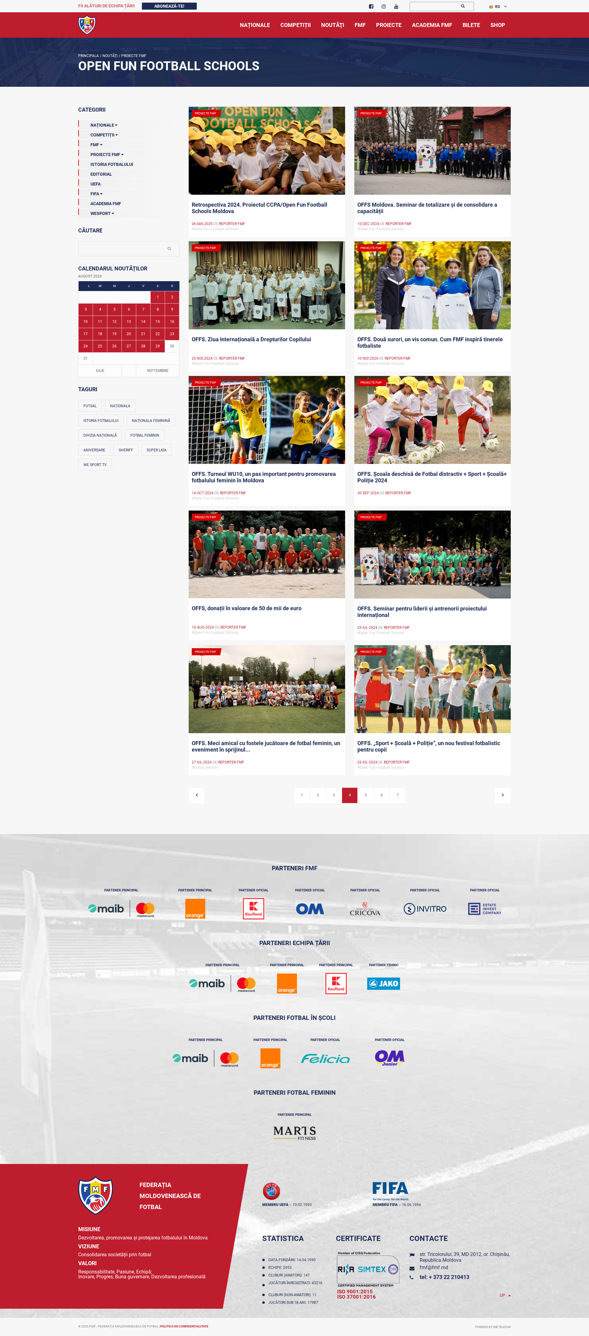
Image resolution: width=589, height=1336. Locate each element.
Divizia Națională (100, 435)
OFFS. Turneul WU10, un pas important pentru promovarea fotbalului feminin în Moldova (264, 477)
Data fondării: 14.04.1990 (293, 1260)
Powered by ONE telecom (493, 1327)
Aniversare (94, 450)
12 (114, 322)
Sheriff (126, 450)
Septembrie (157, 371)
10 (85, 322)
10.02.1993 (302, 1205)
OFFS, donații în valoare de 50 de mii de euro (247, 608)
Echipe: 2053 (281, 1267)
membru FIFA (385, 1205)
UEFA (95, 184)
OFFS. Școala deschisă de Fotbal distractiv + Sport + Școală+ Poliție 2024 (432, 477)
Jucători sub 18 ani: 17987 (294, 1302)
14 (143, 322)
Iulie (100, 371)
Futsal (90, 406)
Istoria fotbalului (100, 421)
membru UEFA (275, 1205)
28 (143, 346)
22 (158, 334)
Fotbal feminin (144, 435)
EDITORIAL (101, 174)
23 (172, 334)
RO (497, 7)
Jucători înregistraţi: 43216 (295, 1285)
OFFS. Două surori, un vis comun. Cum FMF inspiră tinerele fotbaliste (430, 342)
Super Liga (157, 450)
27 (129, 346)
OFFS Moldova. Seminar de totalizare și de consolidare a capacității (427, 207)
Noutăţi (109, 56)
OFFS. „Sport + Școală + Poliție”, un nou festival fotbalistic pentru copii (428, 746)
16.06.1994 (411, 1205)
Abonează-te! (169, 6)
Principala (88, 56)
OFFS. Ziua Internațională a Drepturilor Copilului (251, 339)
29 (158, 346)
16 (172, 322)
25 (100, 346)
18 (100, 334)
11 (100, 322)
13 (129, 322)
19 (114, 334)
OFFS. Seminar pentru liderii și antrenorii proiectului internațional (422, 611)
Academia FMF (105, 203)
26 (114, 346)
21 (143, 334)
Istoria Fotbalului (111, 164)
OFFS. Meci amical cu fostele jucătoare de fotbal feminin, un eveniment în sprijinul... (266, 746)
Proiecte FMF (133, 56)
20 (129, 334)
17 (85, 334)
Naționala (120, 406)
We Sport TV (95, 465)
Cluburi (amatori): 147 (290, 1275)
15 (158, 322)
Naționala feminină (151, 421)
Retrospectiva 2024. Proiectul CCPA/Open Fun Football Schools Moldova (259, 207)
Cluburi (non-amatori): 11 (293, 1295)
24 (85, 346)
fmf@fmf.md (434, 1267)
